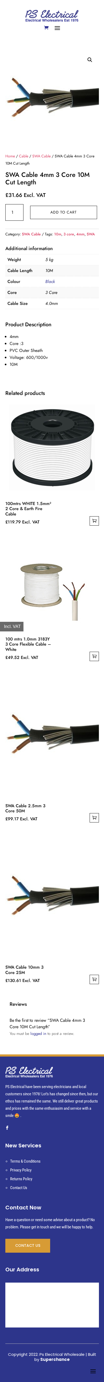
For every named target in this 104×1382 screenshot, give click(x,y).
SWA (91, 234)
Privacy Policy (20, 1170)
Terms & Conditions (25, 1161)
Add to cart (63, 212)
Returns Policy (21, 1179)
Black (50, 281)
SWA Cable (41, 156)
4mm (80, 234)
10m (57, 234)
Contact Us (18, 1187)
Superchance (55, 1359)
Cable (23, 156)
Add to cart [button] (94, 521)
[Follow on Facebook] (7, 1128)
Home (10, 156)
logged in (38, 1033)
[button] (90, 60)
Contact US (27, 1245)
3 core (68, 234)
